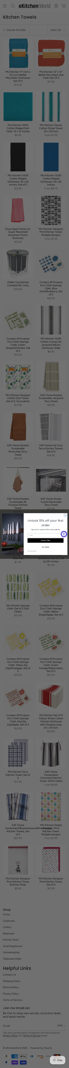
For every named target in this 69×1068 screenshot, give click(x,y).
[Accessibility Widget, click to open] (64, 534)
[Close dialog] (65, 515)
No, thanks (45, 547)
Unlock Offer (45, 540)
